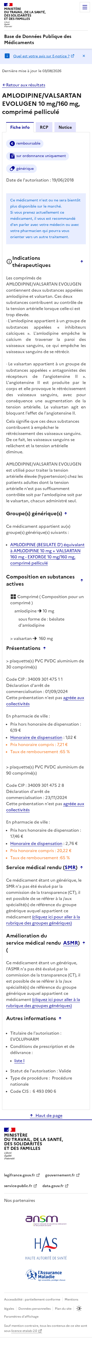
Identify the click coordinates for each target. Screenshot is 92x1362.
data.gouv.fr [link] (53, 1186)
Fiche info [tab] (20, 127)
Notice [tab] (65, 127)
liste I (19, 1061)
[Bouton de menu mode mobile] (85, 7)
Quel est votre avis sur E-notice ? (41, 56)
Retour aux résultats (25, 85)
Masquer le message (84, 56)
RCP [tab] (44, 127)
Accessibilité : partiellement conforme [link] (32, 1299)
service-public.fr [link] (18, 1186)
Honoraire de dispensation (36, 737)
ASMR (70, 942)
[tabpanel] (46, 620)
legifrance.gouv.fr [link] (19, 1175)
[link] (46, 39)
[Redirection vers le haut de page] (83, 262)
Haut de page (49, 1115)
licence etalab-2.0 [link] (24, 1331)
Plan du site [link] (63, 1308)
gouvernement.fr (60, 1175)
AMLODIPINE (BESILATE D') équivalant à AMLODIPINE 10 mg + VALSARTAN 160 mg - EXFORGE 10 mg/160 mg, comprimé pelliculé (47, 554)
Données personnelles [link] (34, 1308)
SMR (70, 867)
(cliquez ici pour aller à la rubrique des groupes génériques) (43, 920)
